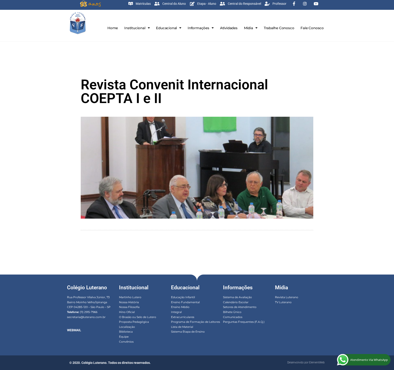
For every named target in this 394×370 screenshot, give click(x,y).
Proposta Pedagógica (134, 321)
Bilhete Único (232, 312)
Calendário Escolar (236, 302)
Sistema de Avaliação (237, 297)
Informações (198, 28)
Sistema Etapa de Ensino (188, 331)
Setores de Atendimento (240, 307)
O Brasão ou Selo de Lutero (137, 317)
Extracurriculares (182, 317)
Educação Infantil (183, 297)
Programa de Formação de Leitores (195, 321)
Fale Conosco (312, 28)
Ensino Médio (180, 307)
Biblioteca (126, 331)
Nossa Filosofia (129, 307)
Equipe (124, 336)
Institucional (134, 28)
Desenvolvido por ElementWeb (306, 362)
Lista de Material (182, 327)
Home (112, 28)
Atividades (229, 28)
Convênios (126, 341)
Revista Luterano (286, 297)
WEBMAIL (74, 330)
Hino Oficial (127, 312)
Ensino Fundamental (185, 302)
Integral (176, 312)
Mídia (248, 28)
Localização (127, 327)
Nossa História (129, 302)
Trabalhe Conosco (279, 28)
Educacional (166, 28)
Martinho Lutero (130, 297)
